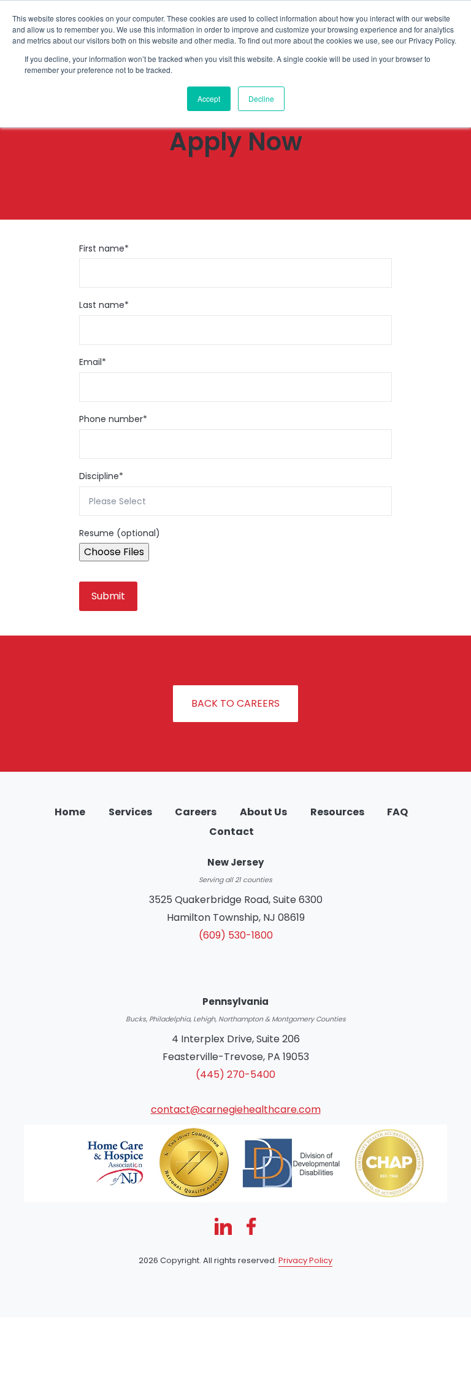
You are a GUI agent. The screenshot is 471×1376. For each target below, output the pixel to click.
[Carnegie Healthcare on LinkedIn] (223, 1226)
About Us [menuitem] (263, 812)
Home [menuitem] (70, 812)
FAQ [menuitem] (397, 812)
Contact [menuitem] (231, 831)
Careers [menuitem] (195, 812)
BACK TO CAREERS (235, 703)
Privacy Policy (305, 1260)
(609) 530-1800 (236, 935)
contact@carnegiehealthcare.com (236, 1109)
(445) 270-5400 (235, 1074)
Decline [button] (261, 98)
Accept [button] (208, 98)
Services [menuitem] (130, 812)
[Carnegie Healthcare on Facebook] (251, 1226)
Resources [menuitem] (337, 812)
